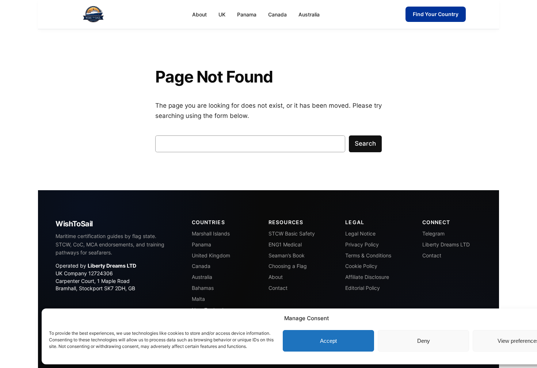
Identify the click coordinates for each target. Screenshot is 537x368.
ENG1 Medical (285, 245)
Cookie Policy (361, 266)
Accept (328, 341)
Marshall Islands (211, 234)
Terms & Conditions (368, 255)
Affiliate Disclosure (367, 277)
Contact (277, 288)
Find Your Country (435, 14)
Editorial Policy (362, 288)
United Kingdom (211, 255)
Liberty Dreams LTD (446, 245)
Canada (277, 15)
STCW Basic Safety (291, 234)
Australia (309, 15)
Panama (246, 15)
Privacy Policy (362, 245)
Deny (423, 341)
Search (365, 143)
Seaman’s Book (286, 255)
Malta (198, 299)
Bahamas (203, 288)
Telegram (433, 234)
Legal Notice (360, 234)
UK (221, 15)
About (199, 15)
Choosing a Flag (287, 266)
